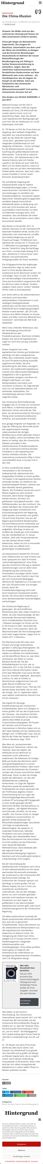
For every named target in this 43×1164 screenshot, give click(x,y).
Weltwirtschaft (10, 24)
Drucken (7, 1083)
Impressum (34, 1161)
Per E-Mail (32, 1095)
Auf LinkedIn (8, 1095)
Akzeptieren (21, 1144)
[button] (40, 1119)
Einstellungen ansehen (21, 1156)
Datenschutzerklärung (23, 1161)
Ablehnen (21, 1150)
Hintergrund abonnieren (26, 1002)
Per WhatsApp (20, 1095)
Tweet (7, 1092)
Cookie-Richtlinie (10, 1161)
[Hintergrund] (12, 3)
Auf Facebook (16, 1092)
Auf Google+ (29, 1092)
